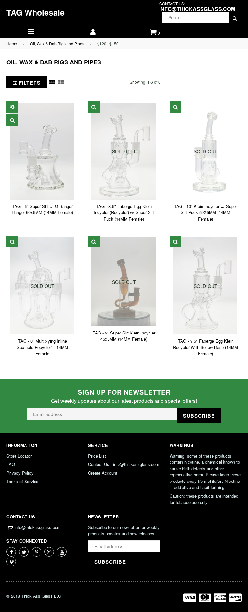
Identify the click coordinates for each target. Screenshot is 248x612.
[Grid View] (52, 82)
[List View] (61, 82)
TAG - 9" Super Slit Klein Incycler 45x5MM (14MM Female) (124, 336)
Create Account (102, 473)
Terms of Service (22, 481)
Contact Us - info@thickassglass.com (123, 464)
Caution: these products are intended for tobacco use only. (204, 499)
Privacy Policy (20, 473)
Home (11, 43)
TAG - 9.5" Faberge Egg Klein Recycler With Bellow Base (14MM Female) (205, 347)
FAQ (10, 464)
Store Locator (19, 456)
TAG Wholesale (35, 12)
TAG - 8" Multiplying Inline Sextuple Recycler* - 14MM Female (42, 347)
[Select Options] (12, 107)
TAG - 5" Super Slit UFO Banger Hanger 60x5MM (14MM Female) (42, 209)
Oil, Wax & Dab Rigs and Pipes (57, 43)
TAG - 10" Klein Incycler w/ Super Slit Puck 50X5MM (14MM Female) (205, 212)
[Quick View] (12, 120)
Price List (97, 456)
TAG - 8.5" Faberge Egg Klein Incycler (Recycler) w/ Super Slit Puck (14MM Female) (124, 212)
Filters (29, 82)
